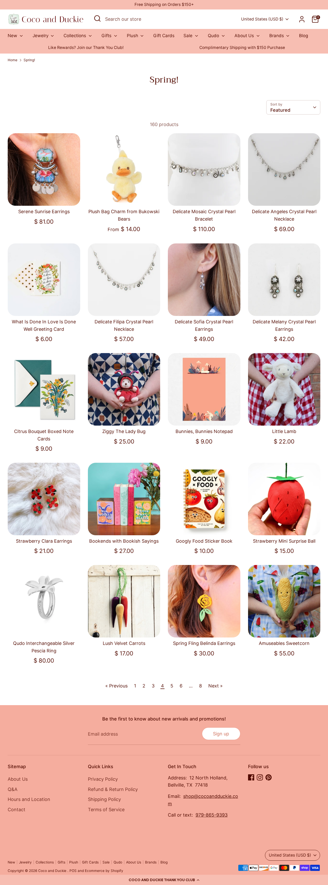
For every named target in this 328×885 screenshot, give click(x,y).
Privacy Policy (103, 779)
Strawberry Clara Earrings (44, 541)
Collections (75, 35)
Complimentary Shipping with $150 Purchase (242, 47)
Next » (215, 685)
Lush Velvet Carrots (124, 643)
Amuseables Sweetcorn (284, 643)
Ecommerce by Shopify (104, 871)
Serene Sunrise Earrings (44, 211)
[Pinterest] (268, 777)
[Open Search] (97, 18)
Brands (277, 35)
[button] (164, 880)
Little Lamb (284, 431)
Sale (188, 35)
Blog (303, 35)
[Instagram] (260, 777)
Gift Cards (164, 35)
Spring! (29, 60)
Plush (133, 35)
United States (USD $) (262, 19)
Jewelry (41, 35)
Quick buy (44, 197)
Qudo (214, 35)
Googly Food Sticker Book (204, 541)
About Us (244, 35)
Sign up (221, 733)
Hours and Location (29, 799)
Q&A (12, 789)
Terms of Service (106, 809)
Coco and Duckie (52, 871)
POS (73, 871)
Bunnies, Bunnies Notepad (204, 431)
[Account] (302, 19)
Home (12, 60)
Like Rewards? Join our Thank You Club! (86, 47)
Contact (16, 809)
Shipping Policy (104, 799)
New (13, 35)
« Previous (116, 685)
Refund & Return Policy (113, 789)
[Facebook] (251, 777)
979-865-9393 (212, 815)
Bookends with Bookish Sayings (124, 541)
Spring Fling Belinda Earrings (204, 643)
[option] (86, 48)
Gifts (107, 35)
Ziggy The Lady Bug (124, 431)
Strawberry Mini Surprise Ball (284, 541)
